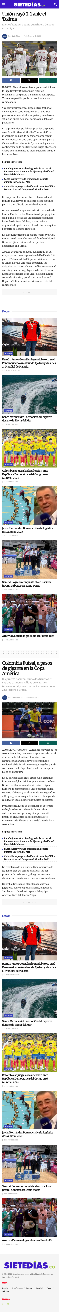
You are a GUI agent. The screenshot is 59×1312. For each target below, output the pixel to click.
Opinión (5, 1291)
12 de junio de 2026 (10, 536)
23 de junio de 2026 (10, 482)
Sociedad (39, 1288)
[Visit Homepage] (29, 4)
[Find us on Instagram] (8, 1304)
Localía (5, 1288)
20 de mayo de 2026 (10, 640)
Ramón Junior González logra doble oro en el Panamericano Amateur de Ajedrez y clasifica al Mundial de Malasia (29, 171)
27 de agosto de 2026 (11, 370)
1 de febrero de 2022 (32, 36)
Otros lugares (17, 1288)
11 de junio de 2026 (10, 590)
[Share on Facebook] (11, 80)
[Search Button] (55, 4)
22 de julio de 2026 (10, 424)
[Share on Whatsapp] (48, 80)
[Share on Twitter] (29, 80)
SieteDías (16, 36)
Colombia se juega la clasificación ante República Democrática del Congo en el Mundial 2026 (25, 474)
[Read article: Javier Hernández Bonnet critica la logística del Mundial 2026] (29, 505)
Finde (49, 1288)
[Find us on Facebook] (2, 1304)
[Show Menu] (3, 4)
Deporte (8, 353)
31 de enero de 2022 (32, 697)
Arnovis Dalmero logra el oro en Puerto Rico (28, 635)
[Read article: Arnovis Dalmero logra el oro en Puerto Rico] (29, 613)
